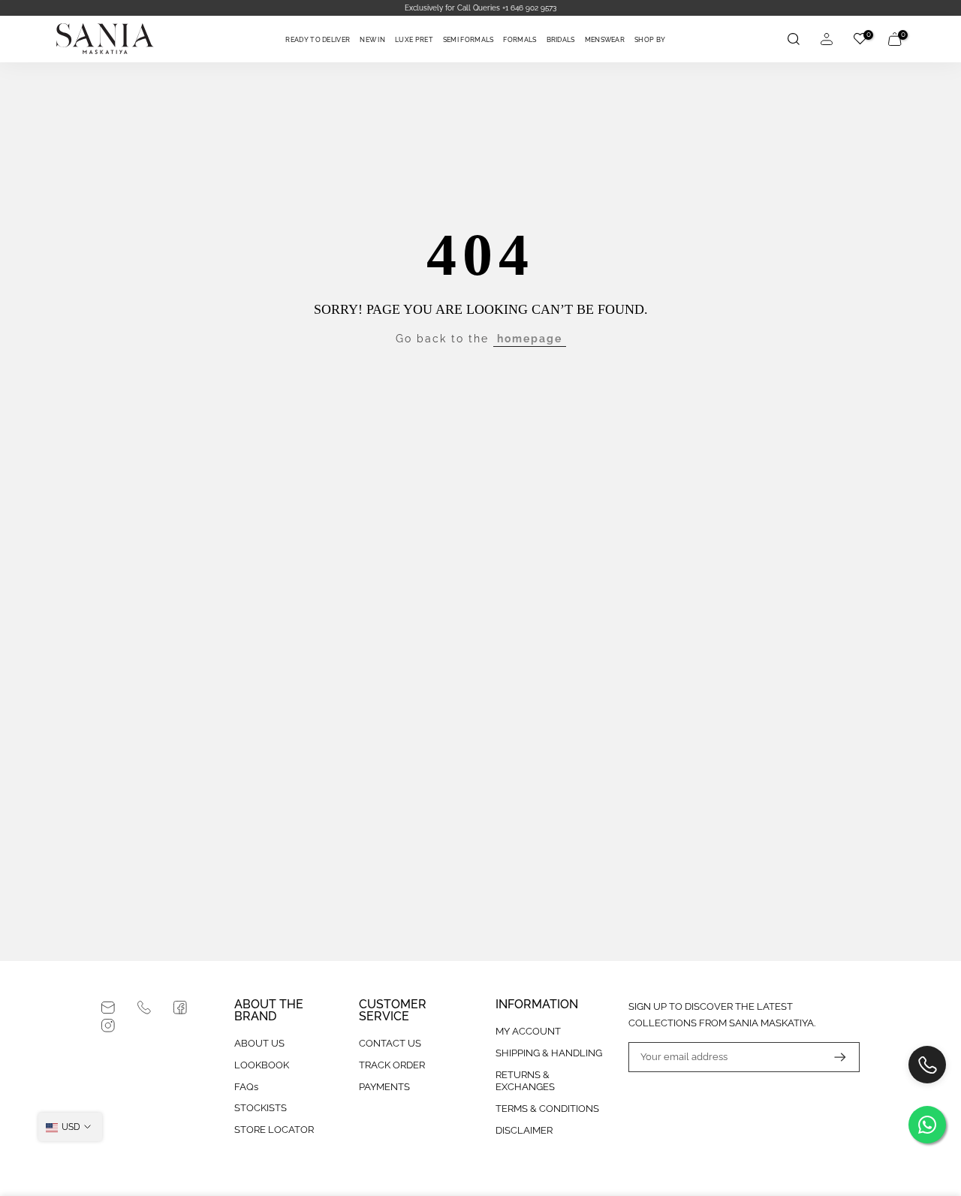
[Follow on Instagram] (108, 1026)
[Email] (108, 1008)
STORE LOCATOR (274, 1129)
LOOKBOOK (261, 1065)
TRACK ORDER (392, 1065)
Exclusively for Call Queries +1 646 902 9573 (480, 8)
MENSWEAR (605, 40)
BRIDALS (561, 40)
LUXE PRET (414, 40)
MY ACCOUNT (528, 1031)
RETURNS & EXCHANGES (525, 1081)
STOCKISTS (260, 1107)
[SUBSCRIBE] (833, 1057)
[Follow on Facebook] (180, 1008)
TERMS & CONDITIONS (547, 1108)
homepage (529, 339)
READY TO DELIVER (317, 40)
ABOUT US (259, 1043)
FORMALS (519, 40)
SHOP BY (649, 40)
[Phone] (144, 1008)
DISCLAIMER (524, 1130)
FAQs (246, 1086)
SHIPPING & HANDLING (549, 1053)
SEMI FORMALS (468, 40)
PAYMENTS (384, 1086)
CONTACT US (390, 1043)
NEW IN (372, 40)
